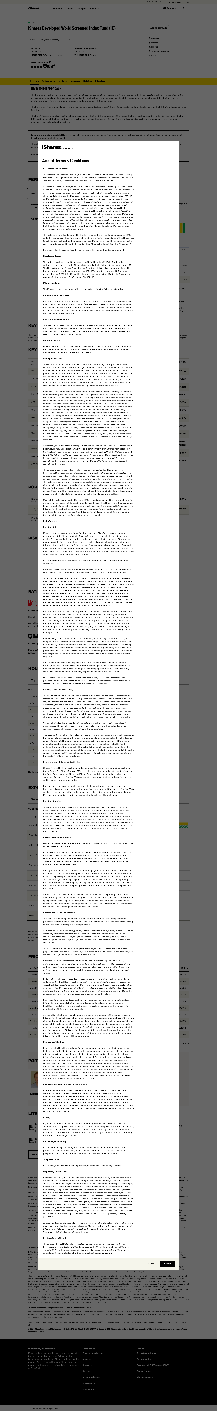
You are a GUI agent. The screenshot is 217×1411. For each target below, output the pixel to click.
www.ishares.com (109, 175)
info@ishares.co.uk (94, 304)
